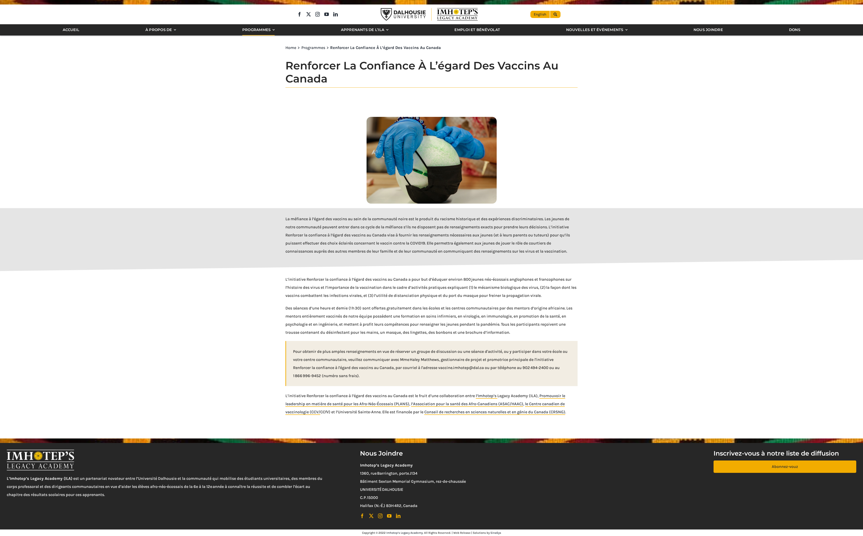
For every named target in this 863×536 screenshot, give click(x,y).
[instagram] (317, 14)
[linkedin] (335, 14)
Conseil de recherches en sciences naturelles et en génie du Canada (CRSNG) (494, 411)
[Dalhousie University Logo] (403, 10)
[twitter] (308, 14)
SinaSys (495, 532)
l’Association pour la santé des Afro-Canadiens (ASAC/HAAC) (467, 403)
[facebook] (299, 14)
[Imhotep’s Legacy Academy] (457, 8)
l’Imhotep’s (486, 395)
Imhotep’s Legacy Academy (404, 532)
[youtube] (326, 14)
